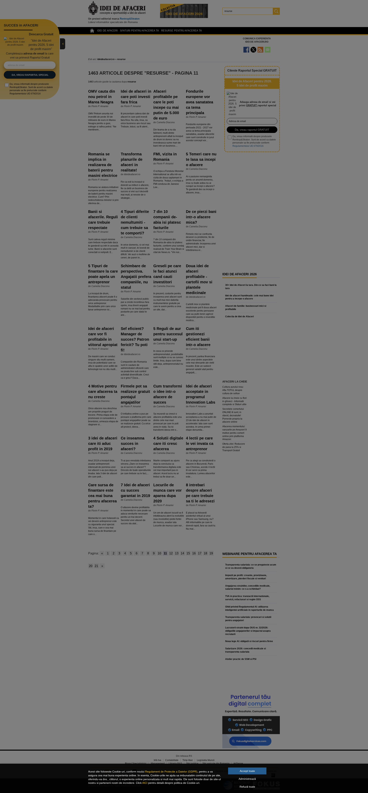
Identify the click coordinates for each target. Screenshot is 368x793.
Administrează (247, 778)
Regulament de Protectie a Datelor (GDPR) (171, 771)
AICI (144, 782)
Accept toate (247, 770)
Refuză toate (247, 786)
